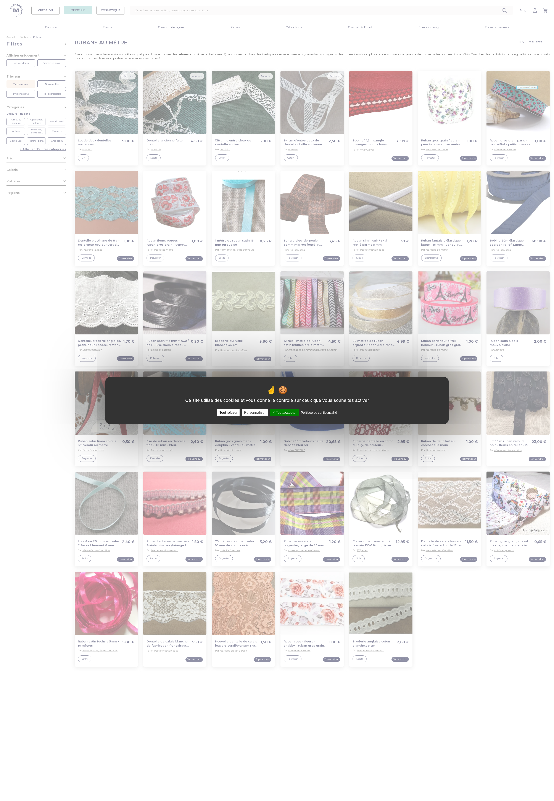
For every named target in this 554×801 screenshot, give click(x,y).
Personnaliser (255, 412)
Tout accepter (285, 412)
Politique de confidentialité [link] (319, 412)
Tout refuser (228, 412)
